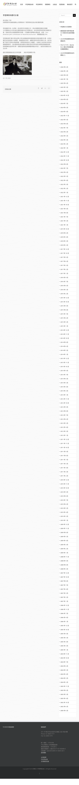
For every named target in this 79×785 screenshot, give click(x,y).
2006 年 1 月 (64, 621)
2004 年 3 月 (64, 678)
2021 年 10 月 (64, 205)
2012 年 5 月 (64, 423)
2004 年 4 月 (64, 674)
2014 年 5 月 (64, 350)
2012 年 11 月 (64, 399)
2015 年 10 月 (64, 302)
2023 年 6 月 (64, 132)
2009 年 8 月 (64, 532)
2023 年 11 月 (64, 116)
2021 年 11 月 (64, 201)
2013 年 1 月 (64, 395)
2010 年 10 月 (64, 488)
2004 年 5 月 (64, 670)
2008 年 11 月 (64, 557)
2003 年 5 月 (64, 694)
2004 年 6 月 (64, 666)
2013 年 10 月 (64, 366)
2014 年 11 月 (64, 334)
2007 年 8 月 (64, 581)
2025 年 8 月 (64, 75)
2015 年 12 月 (64, 298)
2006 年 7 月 (64, 613)
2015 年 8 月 (64, 310)
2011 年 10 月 (64, 447)
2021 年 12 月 (64, 196)
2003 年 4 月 (64, 698)
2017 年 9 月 (64, 257)
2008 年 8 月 (64, 565)
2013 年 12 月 (64, 358)
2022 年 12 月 (64, 152)
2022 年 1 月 (64, 192)
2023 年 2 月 (64, 144)
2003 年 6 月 (64, 690)
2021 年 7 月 (64, 217)
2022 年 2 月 (64, 188)
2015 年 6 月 (64, 318)
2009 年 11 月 (64, 528)
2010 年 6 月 (64, 504)
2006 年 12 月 (64, 605)
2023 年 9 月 (64, 120)
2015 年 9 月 (64, 306)
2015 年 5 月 (64, 322)
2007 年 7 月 (64, 585)
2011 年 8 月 (64, 455)
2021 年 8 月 (64, 213)
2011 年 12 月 (64, 439)
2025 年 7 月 (64, 79)
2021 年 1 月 (64, 225)
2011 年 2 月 (64, 476)
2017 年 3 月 (64, 265)
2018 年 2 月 (64, 245)
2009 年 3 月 (64, 545)
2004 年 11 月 (64, 654)
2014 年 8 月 (64, 342)
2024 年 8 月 (64, 99)
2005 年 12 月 (64, 625)
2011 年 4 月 (64, 468)
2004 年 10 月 (64, 658)
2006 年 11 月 (64, 609)
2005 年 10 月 (64, 630)
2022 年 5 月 (64, 176)
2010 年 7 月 (64, 500)
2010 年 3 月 (64, 516)
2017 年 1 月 (64, 273)
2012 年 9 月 (64, 407)
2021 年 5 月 (64, 221)
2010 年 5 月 (64, 508)
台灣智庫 (43, 757)
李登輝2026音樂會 (66, 27)
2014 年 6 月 (64, 346)
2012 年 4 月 (64, 427)
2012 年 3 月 (64, 431)
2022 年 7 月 (64, 168)
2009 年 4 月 (64, 540)
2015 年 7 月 (64, 314)
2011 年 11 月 (64, 443)
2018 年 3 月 (64, 241)
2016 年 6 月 (64, 285)
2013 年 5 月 (64, 383)
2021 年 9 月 (64, 209)
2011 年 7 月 (64, 460)
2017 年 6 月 (64, 261)
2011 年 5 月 (64, 464)
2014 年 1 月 (64, 354)
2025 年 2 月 (64, 91)
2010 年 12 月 (64, 480)
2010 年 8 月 (64, 496)
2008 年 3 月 (64, 569)
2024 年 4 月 (64, 111)
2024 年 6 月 (64, 107)
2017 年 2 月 (64, 269)
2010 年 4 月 (64, 512)
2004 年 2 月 (64, 682)
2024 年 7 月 (64, 103)
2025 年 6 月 (64, 83)
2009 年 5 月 (64, 536)
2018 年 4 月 (64, 237)
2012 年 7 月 (64, 415)
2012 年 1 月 (64, 435)
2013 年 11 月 (64, 362)
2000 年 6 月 (64, 710)
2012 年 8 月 (64, 411)
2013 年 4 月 (64, 387)
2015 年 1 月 (64, 326)
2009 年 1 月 (64, 553)
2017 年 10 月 (64, 253)
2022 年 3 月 (64, 184)
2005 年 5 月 (64, 638)
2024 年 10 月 (64, 95)
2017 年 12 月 (64, 249)
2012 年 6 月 (64, 419)
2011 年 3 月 (64, 472)
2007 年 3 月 (64, 593)
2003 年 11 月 (64, 686)
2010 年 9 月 (64, 492)
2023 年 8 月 (64, 124)
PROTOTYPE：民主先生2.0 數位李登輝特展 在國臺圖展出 (67, 47)
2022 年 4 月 (64, 180)
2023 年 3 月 (64, 140)
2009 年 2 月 (64, 549)
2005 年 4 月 (64, 642)
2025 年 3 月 (64, 87)
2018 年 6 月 (64, 233)
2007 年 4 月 (64, 589)
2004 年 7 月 (64, 662)
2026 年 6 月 (64, 67)
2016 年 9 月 (64, 277)
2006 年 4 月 (64, 617)
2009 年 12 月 (64, 524)
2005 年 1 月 (64, 650)
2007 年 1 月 (64, 601)
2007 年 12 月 (64, 573)
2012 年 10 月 (64, 403)
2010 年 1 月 (64, 520)
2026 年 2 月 (64, 71)
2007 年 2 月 (64, 597)
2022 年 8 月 (64, 164)
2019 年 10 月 (64, 229)
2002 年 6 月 (64, 706)
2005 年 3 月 (64, 646)
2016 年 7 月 (64, 281)
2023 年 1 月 (64, 148)
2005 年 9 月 (64, 634)
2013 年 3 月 (64, 391)
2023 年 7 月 (64, 128)
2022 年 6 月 (64, 172)
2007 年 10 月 (64, 577)
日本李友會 (44, 759)
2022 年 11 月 (64, 156)
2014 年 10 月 (64, 338)
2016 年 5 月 (64, 290)
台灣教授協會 (45, 761)
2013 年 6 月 (64, 379)
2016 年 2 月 (64, 294)
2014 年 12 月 (64, 330)
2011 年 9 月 (64, 451)
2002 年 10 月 (64, 702)
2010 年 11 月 (64, 484)
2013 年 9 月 (64, 370)
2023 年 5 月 (64, 136)
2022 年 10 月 (64, 160)
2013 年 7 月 (64, 375)
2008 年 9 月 (64, 561)
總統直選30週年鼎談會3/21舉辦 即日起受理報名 (67, 33)
